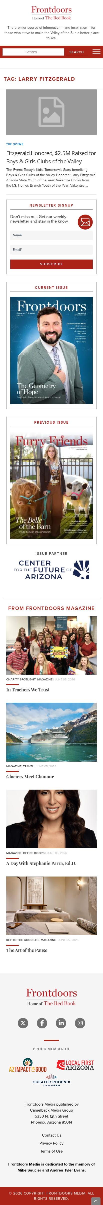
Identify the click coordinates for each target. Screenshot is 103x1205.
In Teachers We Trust (28, 690)
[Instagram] (80, 1023)
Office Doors (33, 853)
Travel (28, 766)
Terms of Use (51, 1151)
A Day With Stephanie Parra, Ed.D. (41, 864)
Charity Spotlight (21, 679)
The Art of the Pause (26, 951)
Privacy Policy (52, 1143)
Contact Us (51, 1135)
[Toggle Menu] (96, 51)
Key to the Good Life (22, 940)
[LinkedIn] (61, 1023)
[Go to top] (96, 1201)
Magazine (44, 679)
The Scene (15, 144)
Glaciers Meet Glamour (30, 777)
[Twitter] (23, 1023)
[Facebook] (42, 1023)
